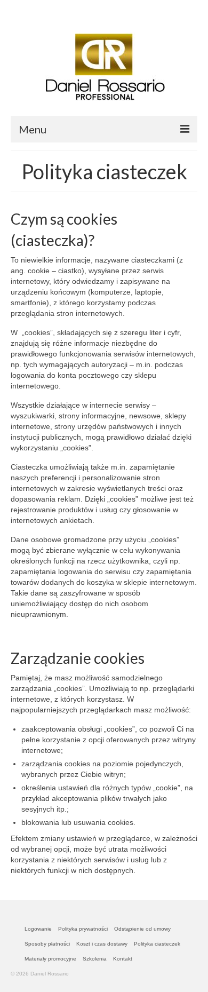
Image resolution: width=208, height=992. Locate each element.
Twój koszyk (54, 9)
